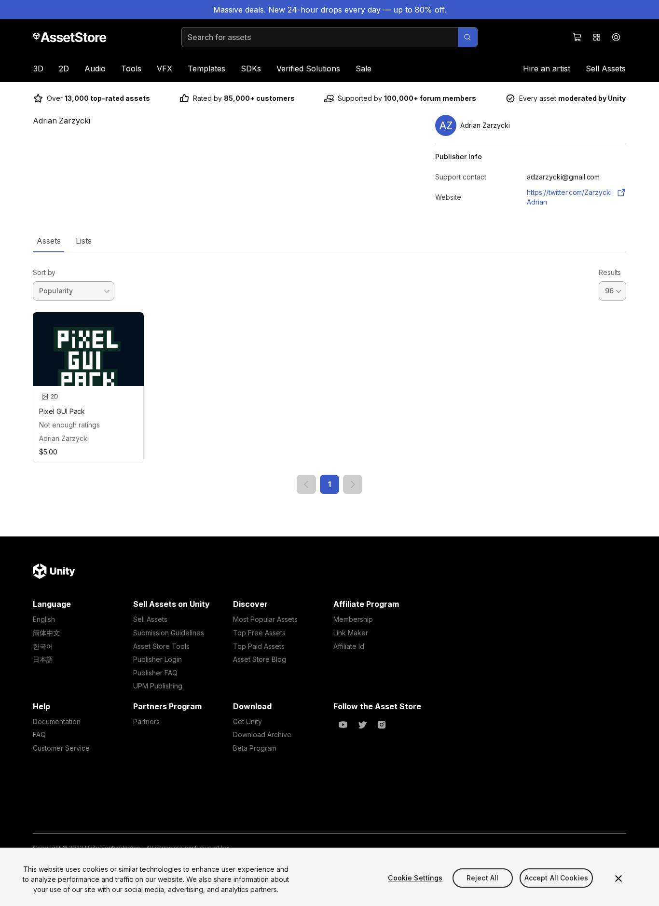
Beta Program (254, 748)
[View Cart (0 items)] (577, 37)
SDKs (251, 68)
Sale (363, 68)
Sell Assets (606, 68)
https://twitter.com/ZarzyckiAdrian (569, 197)
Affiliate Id (348, 646)
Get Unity (247, 721)
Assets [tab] (48, 241)
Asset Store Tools (161, 646)
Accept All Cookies (556, 878)
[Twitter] (362, 724)
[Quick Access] (596, 37)
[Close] (618, 878)
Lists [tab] (84, 241)
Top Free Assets (259, 633)
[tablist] (329, 240)
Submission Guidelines (168, 633)
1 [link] (329, 484)
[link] (306, 484)
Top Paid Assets (259, 646)
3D (38, 68)
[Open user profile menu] (616, 37)
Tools (131, 68)
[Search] (467, 37)
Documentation (57, 721)
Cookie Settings (415, 878)
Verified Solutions (308, 68)
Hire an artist (546, 68)
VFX (164, 68)
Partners (146, 721)
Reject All (482, 878)
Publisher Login (157, 659)
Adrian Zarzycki (64, 438)
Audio (95, 68)
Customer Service (61, 748)
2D (64, 68)
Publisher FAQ (155, 673)
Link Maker (350, 633)
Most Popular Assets (265, 619)
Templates (206, 68)
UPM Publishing (157, 686)
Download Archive (262, 734)
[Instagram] (381, 724)
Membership (353, 619)
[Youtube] (343, 724)
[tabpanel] (329, 373)
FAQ (39, 734)
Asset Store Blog (259, 659)
